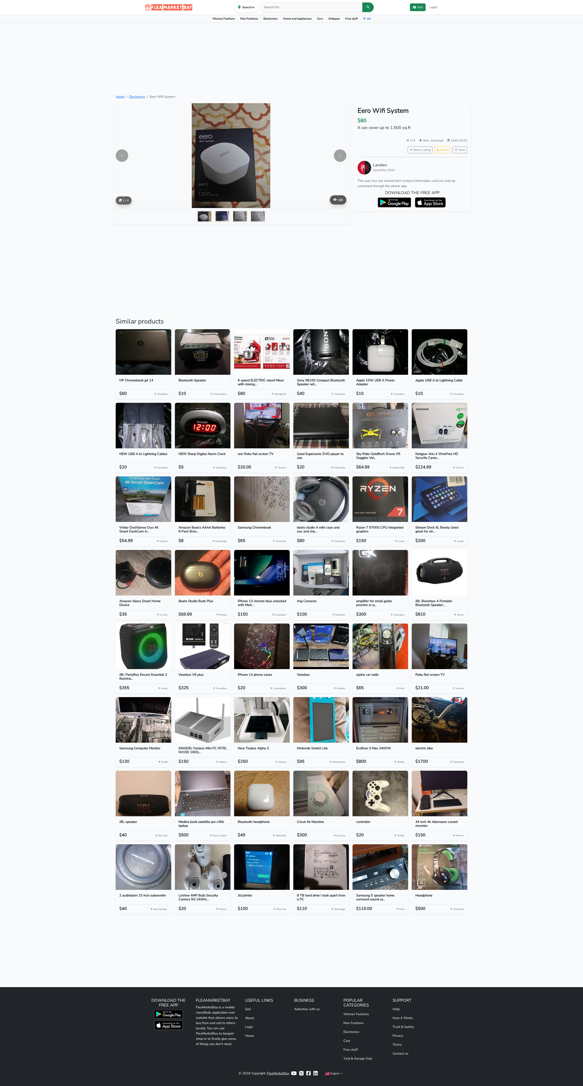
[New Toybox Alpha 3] (262, 720)
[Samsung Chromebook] (262, 499)
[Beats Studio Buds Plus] (202, 573)
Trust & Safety (403, 1026)
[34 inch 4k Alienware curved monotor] (439, 793)
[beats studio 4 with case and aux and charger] (321, 499)
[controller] (380, 793)
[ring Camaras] (321, 573)
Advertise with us (307, 1009)
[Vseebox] (321, 646)
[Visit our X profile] (301, 1073)
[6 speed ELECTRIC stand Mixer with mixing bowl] (262, 352)
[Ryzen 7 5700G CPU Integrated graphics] (380, 499)
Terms (397, 1044)
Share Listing (422, 150)
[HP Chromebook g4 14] (143, 352)
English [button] (335, 1073)
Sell (248, 1009)
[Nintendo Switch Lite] (321, 720)
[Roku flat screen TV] (439, 646)
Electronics (270, 19)
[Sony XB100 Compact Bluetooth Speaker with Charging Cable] (321, 352)
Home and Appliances (297, 19)
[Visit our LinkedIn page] (315, 1073)
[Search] (368, 7)
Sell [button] (420, 7)
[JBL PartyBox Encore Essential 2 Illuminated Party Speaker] (143, 646)
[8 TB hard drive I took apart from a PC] (321, 867)
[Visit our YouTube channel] (293, 1073)
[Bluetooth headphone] (262, 793)
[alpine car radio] (380, 646)
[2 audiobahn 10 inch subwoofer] (143, 867)
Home (120, 96)
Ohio (426, 140)
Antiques (334, 19)
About (249, 1018)
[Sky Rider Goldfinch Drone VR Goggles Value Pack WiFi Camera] (380, 425)
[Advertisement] (291, 58)
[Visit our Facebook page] (308, 1073)
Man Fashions (249, 19)
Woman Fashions (223, 19)
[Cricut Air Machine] (321, 793)
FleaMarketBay (278, 1073)
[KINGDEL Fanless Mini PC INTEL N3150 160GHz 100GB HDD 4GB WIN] (202, 720)
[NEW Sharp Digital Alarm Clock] (202, 425)
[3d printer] (262, 867)
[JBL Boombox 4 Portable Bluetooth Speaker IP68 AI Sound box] (439, 573)
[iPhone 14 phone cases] (262, 646)
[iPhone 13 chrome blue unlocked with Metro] (262, 573)
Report (444, 150)
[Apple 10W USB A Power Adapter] (380, 352)
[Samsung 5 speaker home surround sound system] (380, 867)
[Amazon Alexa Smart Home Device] (143, 573)
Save (462, 150)
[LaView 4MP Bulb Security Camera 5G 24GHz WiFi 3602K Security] (202, 867)
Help (396, 1009)
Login (433, 7)
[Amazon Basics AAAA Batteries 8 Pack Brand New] (202, 499)
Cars (320, 19)
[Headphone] (439, 867)
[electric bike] (439, 720)
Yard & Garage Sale (357, 1058)
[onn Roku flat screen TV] (262, 425)
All (369, 19)
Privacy (398, 1035)
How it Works (403, 1018)
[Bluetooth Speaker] (202, 352)
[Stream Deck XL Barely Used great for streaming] (439, 499)
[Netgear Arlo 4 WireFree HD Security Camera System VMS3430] (439, 425)
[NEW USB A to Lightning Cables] (143, 425)
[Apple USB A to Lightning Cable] (439, 352)
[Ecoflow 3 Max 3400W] (380, 720)
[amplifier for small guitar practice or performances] (380, 573)
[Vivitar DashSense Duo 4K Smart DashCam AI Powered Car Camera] (143, 499)
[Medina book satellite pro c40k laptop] (202, 793)
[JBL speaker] (143, 793)
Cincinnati (437, 140)
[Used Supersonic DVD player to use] (321, 425)
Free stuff (351, 19)
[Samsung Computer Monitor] (143, 720)
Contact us (400, 1053)
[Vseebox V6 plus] (202, 646)
